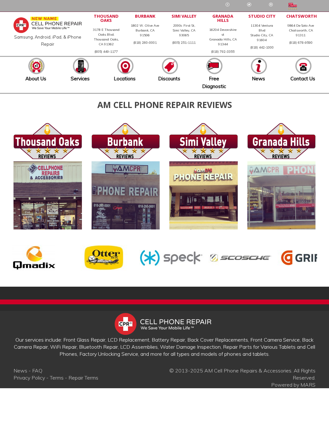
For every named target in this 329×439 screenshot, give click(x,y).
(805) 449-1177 (106, 51)
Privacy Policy (29, 377)
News (258, 79)
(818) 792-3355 (223, 51)
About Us (35, 79)
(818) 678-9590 (301, 42)
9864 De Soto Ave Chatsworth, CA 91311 (301, 30)
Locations (125, 79)
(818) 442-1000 (262, 47)
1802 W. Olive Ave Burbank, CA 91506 (145, 30)
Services (80, 79)
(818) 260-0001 (145, 42)
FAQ (37, 370)
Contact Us (302, 79)
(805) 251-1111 (184, 42)
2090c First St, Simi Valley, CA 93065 (184, 30)
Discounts (169, 79)
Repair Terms (83, 377)
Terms (57, 377)
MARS (308, 384)
